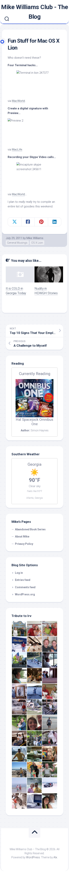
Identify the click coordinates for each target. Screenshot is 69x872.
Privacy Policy (24, 543)
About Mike (22, 536)
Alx (55, 857)
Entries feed (22, 579)
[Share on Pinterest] (41, 222)
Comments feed (25, 587)
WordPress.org (25, 594)
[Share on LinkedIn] (54, 222)
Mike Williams (34, 238)
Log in (19, 572)
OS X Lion (37, 242)
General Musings (17, 242)
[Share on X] (14, 222)
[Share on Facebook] (28, 222)
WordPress (33, 857)
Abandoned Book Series (30, 529)
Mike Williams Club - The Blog (34, 11)
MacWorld (18, 101)
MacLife (17, 149)
